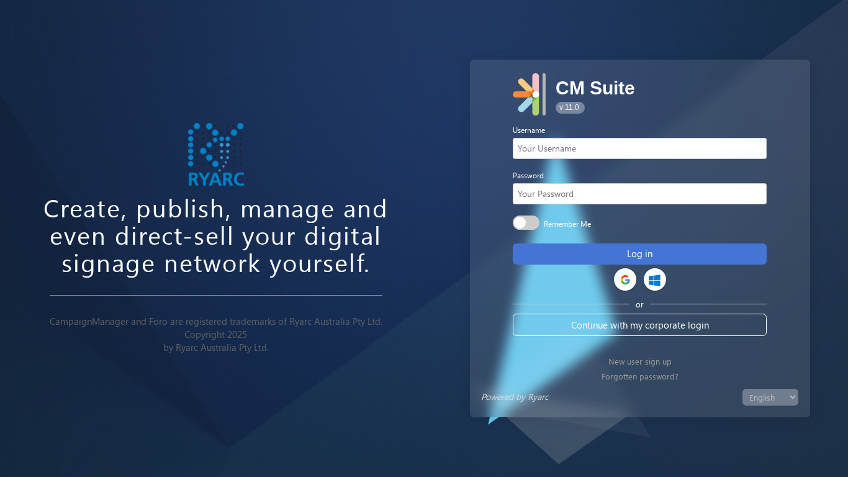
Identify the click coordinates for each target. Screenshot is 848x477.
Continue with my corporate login (640, 325)
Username (529, 130)
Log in (639, 253)
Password (528, 175)
